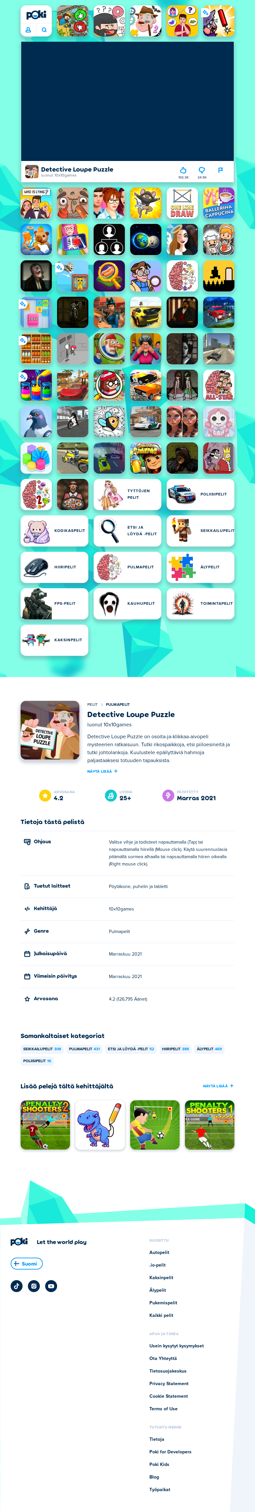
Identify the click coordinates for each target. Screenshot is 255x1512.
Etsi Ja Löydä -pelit (131, 1049)
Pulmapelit (118, 705)
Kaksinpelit (161, 1278)
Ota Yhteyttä (163, 1358)
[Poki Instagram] (34, 1286)
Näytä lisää (99, 771)
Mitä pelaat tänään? (44, 30)
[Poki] (36, 15)
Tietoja (156, 1439)
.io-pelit (157, 1265)
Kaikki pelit (161, 1315)
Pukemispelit (163, 1303)
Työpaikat (159, 1489)
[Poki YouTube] (51, 1286)
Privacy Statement (169, 1384)
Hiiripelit (175, 1049)
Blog (154, 1477)
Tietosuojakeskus (168, 1371)
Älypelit (209, 1049)
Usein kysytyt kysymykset (176, 1346)
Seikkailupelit (42, 1049)
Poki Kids (159, 1464)
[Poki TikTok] (17, 1286)
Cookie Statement (168, 1396)
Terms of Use (163, 1409)
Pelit (92, 705)
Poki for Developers (170, 1452)
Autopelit (159, 1252)
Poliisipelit (37, 1061)
